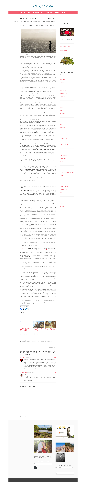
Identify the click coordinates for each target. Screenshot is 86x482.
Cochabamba (33, 341)
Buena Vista (62, 101)
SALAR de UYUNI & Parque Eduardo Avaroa (67, 172)
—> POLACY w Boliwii (63, 93)
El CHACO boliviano (63, 127)
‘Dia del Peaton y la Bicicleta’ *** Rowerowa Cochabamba (50, 329)
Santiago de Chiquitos (63, 189)
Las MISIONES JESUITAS (63, 147)
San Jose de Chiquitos (63, 178)
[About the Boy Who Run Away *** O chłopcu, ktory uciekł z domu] (60, 447)
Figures (21, 248)
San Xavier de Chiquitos (63, 183)
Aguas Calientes (62, 96)
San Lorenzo (62, 180)
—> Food (61, 85)
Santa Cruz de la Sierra (48, 341)
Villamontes (62, 206)
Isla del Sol (61, 135)
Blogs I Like (57, 12)
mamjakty (22, 357)
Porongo (61, 161)
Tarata (61, 195)
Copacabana (62, 121)
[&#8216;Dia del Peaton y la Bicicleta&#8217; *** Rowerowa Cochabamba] (50, 324)
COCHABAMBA (32, 340)
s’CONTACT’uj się (49, 12)
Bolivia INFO (64, 12)
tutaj (40, 114)
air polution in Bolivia (26, 341)
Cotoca (61, 124)
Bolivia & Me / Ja (27, 12)
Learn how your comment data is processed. (43, 416)
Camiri (61, 104)
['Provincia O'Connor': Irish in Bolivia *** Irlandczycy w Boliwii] (69, 447)
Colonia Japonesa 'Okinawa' (64, 116)
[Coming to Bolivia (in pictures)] (60, 457)
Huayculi (61, 133)
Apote (61, 99)
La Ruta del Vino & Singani (64, 144)
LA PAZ (61, 141)
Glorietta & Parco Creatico (64, 130)
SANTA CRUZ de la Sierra (64, 186)
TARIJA (61, 197)
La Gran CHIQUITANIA (63, 138)
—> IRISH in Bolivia (63, 87)
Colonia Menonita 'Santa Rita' (64, 118)
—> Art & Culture (62, 82)
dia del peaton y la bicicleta (39, 341)
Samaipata (61, 175)
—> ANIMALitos (62, 79)
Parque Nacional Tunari (63, 158)
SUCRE (61, 192)
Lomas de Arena (62, 149)
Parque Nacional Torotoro (64, 155)
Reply (55, 357)
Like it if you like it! (21, 423)
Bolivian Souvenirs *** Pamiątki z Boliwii (66, 42)
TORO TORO (62, 203)
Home (20, 12)
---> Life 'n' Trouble (27, 340)
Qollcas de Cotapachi (63, 166)
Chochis (61, 110)
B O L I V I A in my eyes (43, 5)
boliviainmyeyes (23, 372)
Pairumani (61, 152)
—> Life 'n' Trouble (63, 90)
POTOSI (61, 164)
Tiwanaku (61, 200)
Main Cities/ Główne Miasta (38, 12)
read (21, 270)
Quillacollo (61, 169)
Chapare (61, 107)
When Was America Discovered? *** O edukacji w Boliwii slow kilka (48, 346)
